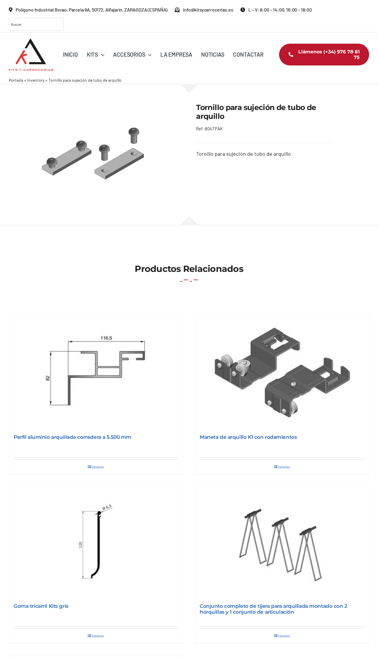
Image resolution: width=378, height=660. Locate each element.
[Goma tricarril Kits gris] (96, 542)
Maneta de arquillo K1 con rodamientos (248, 437)
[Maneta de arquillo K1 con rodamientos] (282, 373)
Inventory (35, 80)
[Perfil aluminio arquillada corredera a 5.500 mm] (96, 373)
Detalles (98, 467)
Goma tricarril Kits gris (41, 606)
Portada (16, 80)
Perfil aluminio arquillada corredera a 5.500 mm (72, 437)
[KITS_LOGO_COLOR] (31, 41)
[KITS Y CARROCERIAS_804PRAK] (95, 154)
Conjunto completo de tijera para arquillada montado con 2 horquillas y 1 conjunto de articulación (273, 609)
